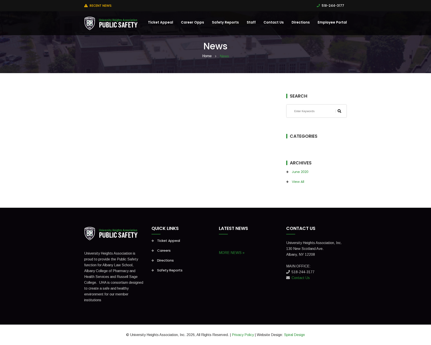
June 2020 (300, 171)
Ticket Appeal (160, 22)
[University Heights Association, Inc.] (112, 23)
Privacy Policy (243, 335)
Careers (164, 250)
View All (298, 181)
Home (207, 56)
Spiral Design (294, 335)
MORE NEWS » (231, 253)
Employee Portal (332, 22)
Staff (251, 22)
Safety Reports (225, 22)
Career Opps (192, 22)
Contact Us (274, 22)
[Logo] (112, 233)
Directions (301, 22)
